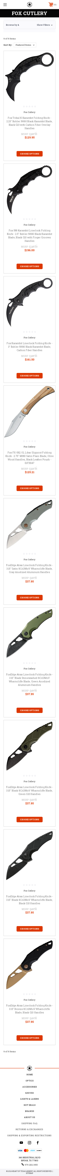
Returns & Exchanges (29, 1129)
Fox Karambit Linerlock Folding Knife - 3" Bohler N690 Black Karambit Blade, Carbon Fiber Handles (29, 347)
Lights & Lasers (29, 1099)
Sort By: (7, 44)
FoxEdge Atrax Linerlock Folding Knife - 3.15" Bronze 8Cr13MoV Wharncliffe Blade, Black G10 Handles (29, 1009)
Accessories (29, 1086)
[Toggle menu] (8, 4)
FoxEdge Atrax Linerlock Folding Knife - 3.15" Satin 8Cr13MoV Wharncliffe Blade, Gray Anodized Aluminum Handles (29, 569)
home (29, 1074)
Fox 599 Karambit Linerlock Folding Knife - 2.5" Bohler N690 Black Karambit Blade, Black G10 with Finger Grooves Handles (29, 235)
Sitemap (29, 1173)
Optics (30, 1080)
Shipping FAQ (29, 1123)
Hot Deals (30, 1105)
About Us (29, 1117)
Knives (29, 1093)
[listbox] (25, 45)
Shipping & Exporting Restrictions (29, 1135)
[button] (29, 25)
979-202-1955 (31, 1164)
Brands (29, 1111)
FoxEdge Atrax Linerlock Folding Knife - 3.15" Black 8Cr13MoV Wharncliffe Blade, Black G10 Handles (29, 900)
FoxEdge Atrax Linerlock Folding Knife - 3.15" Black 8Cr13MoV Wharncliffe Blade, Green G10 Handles (29, 790)
